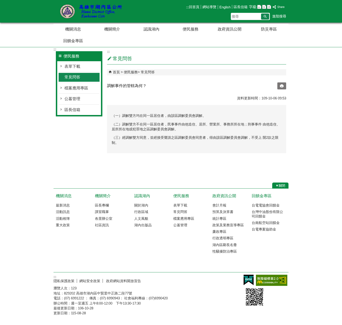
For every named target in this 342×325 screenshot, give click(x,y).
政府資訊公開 (229, 29)
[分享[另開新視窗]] (278, 7)
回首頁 (194, 7)
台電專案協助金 (264, 229)
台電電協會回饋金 (266, 205)
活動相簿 (63, 218)
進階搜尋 (279, 16)
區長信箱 (241, 7)
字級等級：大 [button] (269, 7)
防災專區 (269, 29)
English (225, 7)
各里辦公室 (103, 218)
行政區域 (141, 212)
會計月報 (219, 205)
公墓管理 (72, 99)
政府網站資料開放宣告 (123, 281)
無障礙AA (271, 280)
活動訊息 (63, 212)
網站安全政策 (89, 281)
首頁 (116, 72)
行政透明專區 (222, 238)
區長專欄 (102, 205)
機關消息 (73, 29)
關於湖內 (141, 205)
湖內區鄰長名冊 (224, 245)
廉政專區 (219, 232)
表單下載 (72, 66)
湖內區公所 (93, 11)
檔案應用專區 (76, 88)
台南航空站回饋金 (266, 223)
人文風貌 (141, 218)
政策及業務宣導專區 (228, 225)
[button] (265, 17)
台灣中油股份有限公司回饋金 (267, 214)
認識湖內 (151, 29)
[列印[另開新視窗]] (281, 85)
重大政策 (63, 225)
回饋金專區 (73, 41)
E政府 (249, 280)
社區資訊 (102, 225)
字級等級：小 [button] (259, 7)
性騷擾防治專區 (224, 251)
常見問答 (72, 77)
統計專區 (219, 218)
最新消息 (63, 205)
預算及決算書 (222, 212)
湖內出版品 (143, 225)
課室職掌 (102, 212)
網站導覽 (209, 7)
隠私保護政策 (64, 281)
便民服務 (190, 29)
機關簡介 (112, 29)
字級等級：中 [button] (264, 7)
